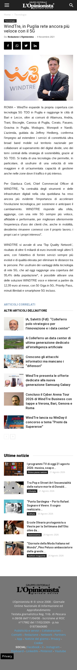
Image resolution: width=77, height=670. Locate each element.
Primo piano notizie (37, 472)
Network (46, 635)
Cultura (31, 513)
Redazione (31, 635)
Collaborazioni (51, 630)
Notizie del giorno (36, 639)
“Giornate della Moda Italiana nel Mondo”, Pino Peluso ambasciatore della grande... (49, 547)
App (19, 639)
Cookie (38, 643)
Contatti (16, 635)
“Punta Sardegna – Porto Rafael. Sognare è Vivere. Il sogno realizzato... (48, 505)
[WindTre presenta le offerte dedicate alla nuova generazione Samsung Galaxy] (14, 380)
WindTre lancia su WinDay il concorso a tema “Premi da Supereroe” (46, 422)
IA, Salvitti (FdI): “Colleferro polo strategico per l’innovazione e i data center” (48, 323)
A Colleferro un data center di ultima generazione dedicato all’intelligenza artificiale (48, 342)
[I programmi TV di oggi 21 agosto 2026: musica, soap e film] (14, 469)
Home (7, 14)
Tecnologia (20, 14)
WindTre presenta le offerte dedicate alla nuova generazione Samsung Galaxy (48, 380)
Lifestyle (32, 491)
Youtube (60, 651)
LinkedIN (32, 651)
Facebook (33, 647)
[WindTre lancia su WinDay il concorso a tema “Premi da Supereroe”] (14, 422)
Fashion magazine (36, 555)
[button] (71, 5)
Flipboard (17, 651)
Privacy (55, 639)
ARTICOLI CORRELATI (19, 304)
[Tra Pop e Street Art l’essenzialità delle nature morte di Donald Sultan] (14, 488)
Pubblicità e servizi (26, 630)
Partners (60, 635)
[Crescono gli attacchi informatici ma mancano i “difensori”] (14, 361)
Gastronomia (34, 534)
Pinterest (46, 651)
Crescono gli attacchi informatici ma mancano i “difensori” (45, 361)
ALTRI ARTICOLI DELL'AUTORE (25, 310)
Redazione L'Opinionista (21, 36)
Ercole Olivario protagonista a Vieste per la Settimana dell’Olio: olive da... (48, 526)
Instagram (53, 647)
